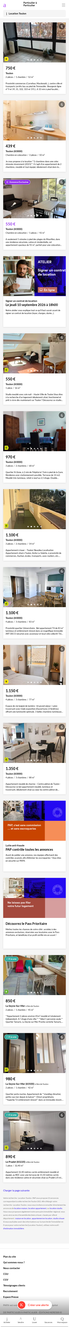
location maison (20, 1208)
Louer (34, 1322)
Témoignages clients (14, 1285)
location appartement (37, 1208)
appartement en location (42, 1218)
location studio (56, 1208)
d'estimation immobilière (13, 1228)
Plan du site (9, 1256)
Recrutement (10, 1291)
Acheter (7, 1322)
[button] (28, 58)
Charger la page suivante (16, 1190)
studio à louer (58, 1218)
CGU (5, 1273)
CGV (5, 1279)
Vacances (48, 1322)
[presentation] (6, 43)
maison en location (23, 1218)
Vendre (21, 1322)
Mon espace (62, 1322)
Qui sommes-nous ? (14, 1262)
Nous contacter (11, 1268)
